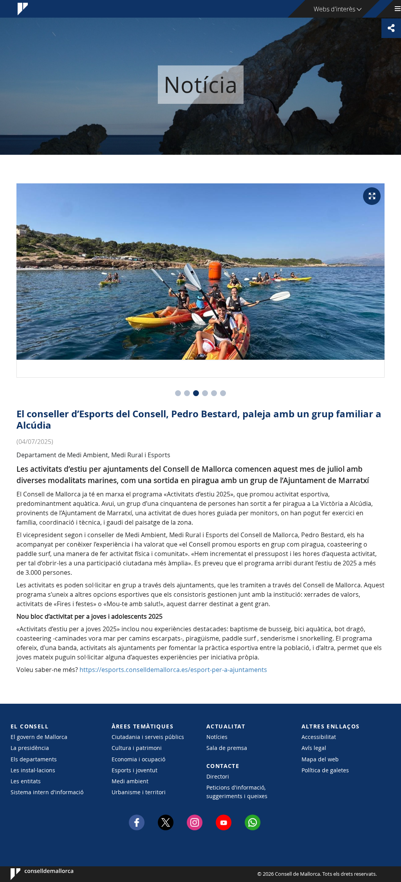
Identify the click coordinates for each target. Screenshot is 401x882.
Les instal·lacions (33, 770)
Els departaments (34, 759)
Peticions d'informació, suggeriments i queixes (236, 791)
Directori (217, 776)
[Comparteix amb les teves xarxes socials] (391, 28)
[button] (178, 393)
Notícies (217, 737)
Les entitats (26, 781)
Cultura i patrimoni (137, 748)
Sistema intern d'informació (47, 792)
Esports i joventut (134, 770)
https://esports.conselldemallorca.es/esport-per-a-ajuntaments (173, 669)
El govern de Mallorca (39, 737)
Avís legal (314, 748)
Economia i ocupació (138, 759)
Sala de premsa (226, 748)
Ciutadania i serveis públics (148, 737)
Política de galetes (325, 770)
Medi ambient (130, 781)
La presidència (30, 748)
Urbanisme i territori (139, 792)
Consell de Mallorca (34, 874)
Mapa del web (320, 759)
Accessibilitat (319, 737)
